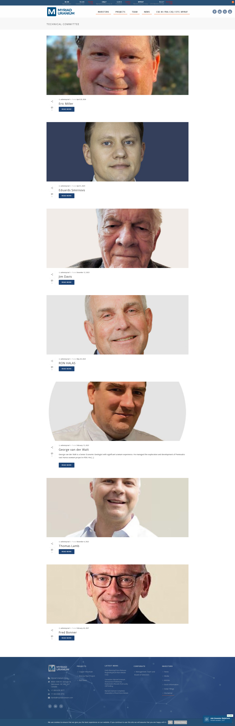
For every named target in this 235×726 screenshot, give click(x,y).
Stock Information (171, 684)
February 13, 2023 (83, 445)
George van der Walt (74, 450)
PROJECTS (120, 12)
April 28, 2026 (81, 99)
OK (170, 722)
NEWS (147, 12)
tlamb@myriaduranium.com (62, 698)
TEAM (134, 12)
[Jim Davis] (117, 238)
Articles (167, 680)
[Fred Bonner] (117, 594)
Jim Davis (65, 276)
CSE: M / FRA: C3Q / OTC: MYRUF (172, 12)
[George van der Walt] (117, 411)
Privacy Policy (180, 722)
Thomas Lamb (69, 546)
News (166, 672)
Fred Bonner (68, 632)
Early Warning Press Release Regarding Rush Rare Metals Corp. (115, 672)
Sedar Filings (169, 689)
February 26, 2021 (83, 628)
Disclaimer (168, 693)
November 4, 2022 (83, 542)
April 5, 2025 (81, 186)
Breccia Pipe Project (87, 676)
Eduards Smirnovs (72, 190)
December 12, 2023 (83, 272)
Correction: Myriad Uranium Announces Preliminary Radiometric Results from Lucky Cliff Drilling (116, 682)
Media (166, 676)
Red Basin (83, 680)
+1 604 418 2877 (57, 690)
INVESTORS (103, 12)
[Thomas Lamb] (117, 507)
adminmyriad (65, 99)
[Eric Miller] (117, 65)
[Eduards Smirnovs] (117, 151)
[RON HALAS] (117, 325)
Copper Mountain (86, 672)
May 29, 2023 (81, 359)
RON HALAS (67, 363)
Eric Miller (66, 104)
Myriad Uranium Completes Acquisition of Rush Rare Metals (116, 692)
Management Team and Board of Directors (144, 673)
